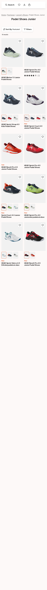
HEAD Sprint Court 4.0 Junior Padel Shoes (33, 127)
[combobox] (11, 29)
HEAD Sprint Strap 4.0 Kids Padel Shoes (10, 125)
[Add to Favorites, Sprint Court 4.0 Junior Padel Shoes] (20, 177)
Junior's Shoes (22, 15)
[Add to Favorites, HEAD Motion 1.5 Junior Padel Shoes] (20, 41)
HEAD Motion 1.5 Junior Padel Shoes (10, 78)
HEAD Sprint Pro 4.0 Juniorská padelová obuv (34, 216)
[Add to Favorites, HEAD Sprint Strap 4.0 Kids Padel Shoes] (20, 88)
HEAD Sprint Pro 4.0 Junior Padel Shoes (32, 71)
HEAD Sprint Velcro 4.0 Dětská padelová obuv (10, 264)
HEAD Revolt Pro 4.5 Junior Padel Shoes (9, 168)
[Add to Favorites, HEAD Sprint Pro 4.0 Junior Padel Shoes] (43, 41)
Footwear (11, 15)
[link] (19, 4)
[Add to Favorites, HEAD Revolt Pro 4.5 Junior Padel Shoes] (20, 137)
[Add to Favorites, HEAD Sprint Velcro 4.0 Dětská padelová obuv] (20, 225)
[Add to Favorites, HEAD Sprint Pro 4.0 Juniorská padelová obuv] (43, 177)
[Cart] (29, 4)
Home (3, 15)
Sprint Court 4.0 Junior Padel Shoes (10, 216)
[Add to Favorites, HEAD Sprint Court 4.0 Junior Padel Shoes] (43, 88)
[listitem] (3, 71)
